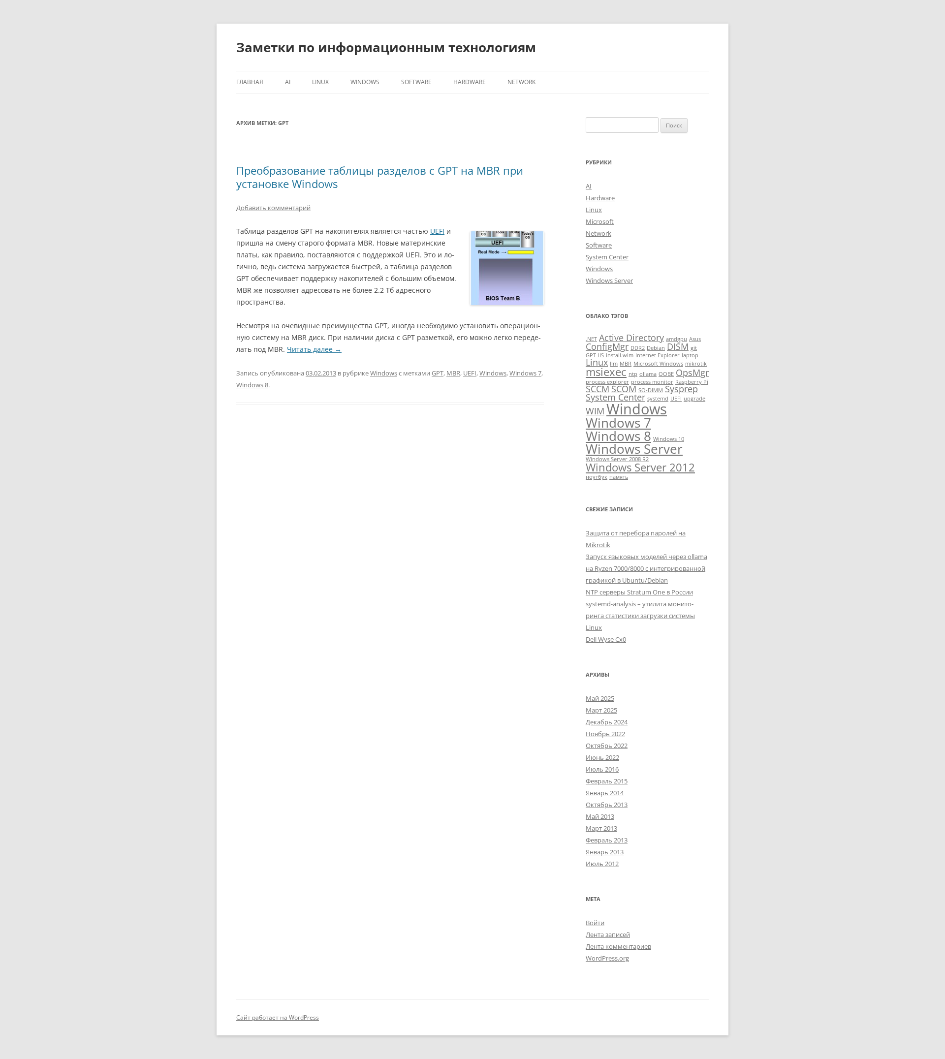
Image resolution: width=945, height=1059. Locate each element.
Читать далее (314, 349)
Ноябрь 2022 (605, 733)
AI (287, 82)
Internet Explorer (657, 355)
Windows (364, 82)
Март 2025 (601, 710)
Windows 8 (252, 384)
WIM (595, 411)
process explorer (607, 381)
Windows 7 (525, 373)
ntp (633, 374)
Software (416, 82)
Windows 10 (668, 439)
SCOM (623, 389)
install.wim (619, 355)
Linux (320, 82)
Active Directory (631, 337)
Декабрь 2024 (607, 721)
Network (521, 82)
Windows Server (609, 280)
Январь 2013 (605, 851)
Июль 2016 (602, 769)
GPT (437, 373)
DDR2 (637, 347)
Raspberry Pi (691, 381)
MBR (453, 373)
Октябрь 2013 (607, 804)
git (694, 347)
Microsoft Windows (658, 363)
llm (614, 363)
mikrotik (696, 363)
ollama (648, 374)
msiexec (606, 371)
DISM (678, 346)
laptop (690, 355)
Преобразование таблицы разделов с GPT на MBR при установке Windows (379, 176)
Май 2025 (600, 698)
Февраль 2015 (607, 781)
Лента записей (608, 934)
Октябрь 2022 (607, 745)
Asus (695, 339)
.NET (591, 339)
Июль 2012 (602, 863)
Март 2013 (601, 828)
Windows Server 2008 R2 (617, 459)
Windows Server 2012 (640, 467)
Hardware (469, 82)
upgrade (694, 398)
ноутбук (596, 476)
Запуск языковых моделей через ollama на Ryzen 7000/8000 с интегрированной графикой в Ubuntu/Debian (646, 568)
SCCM (597, 389)
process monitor (652, 381)
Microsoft (600, 221)
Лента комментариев (618, 946)
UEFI (437, 231)
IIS (601, 355)
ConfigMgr (607, 346)
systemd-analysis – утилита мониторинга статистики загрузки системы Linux (640, 615)
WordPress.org (607, 958)
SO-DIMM (650, 390)
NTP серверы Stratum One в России (639, 592)
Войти (595, 922)
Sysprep (681, 389)
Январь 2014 (605, 792)
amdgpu (676, 339)
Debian (656, 347)
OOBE (666, 374)
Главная (249, 82)
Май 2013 (600, 816)
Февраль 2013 (607, 840)
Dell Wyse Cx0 (606, 639)
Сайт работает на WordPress (277, 1017)
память (618, 476)
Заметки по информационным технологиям (386, 47)
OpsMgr (692, 372)
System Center (607, 256)
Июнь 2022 (602, 757)
